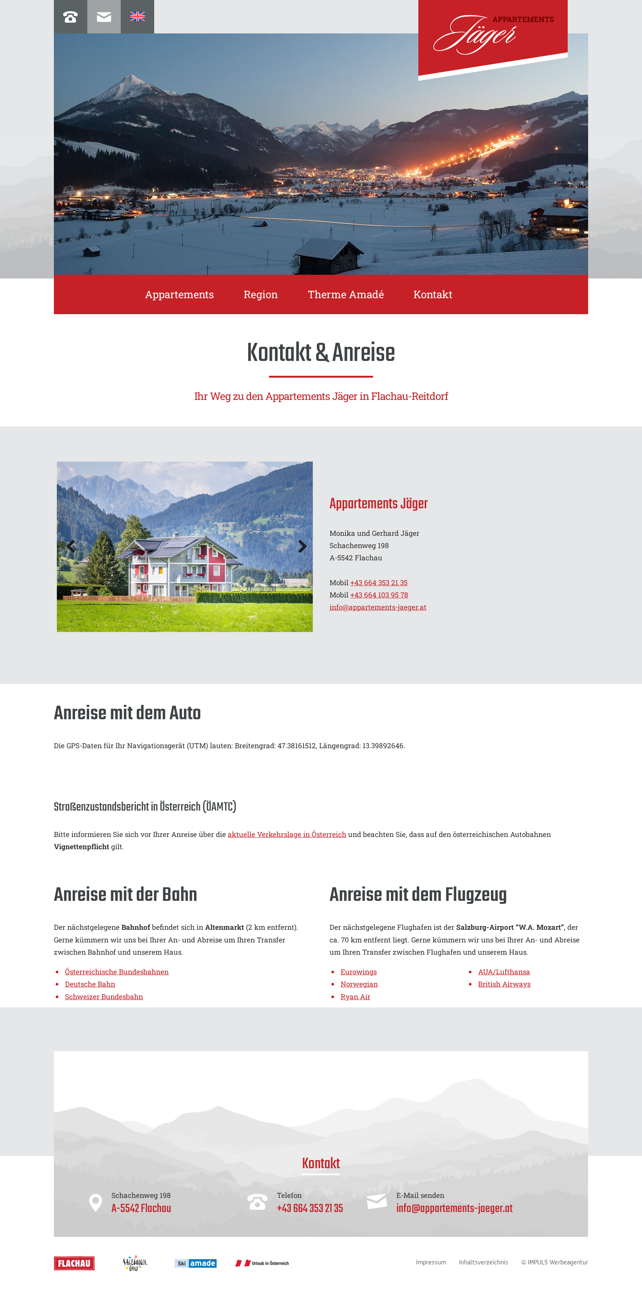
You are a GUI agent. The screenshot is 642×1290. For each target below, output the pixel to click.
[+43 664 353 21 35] (70, 16)
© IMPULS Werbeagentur (554, 1262)
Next (299, 547)
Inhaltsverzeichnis (483, 1262)
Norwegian (359, 983)
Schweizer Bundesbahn (104, 996)
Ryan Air (355, 996)
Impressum (431, 1262)
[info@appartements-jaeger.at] (104, 16)
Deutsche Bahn (90, 983)
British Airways (504, 983)
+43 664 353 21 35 (379, 582)
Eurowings (359, 971)
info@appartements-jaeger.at (378, 607)
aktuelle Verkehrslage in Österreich (287, 834)
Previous (73, 547)
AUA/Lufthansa (504, 971)
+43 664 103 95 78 (379, 594)
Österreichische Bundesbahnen (117, 971)
